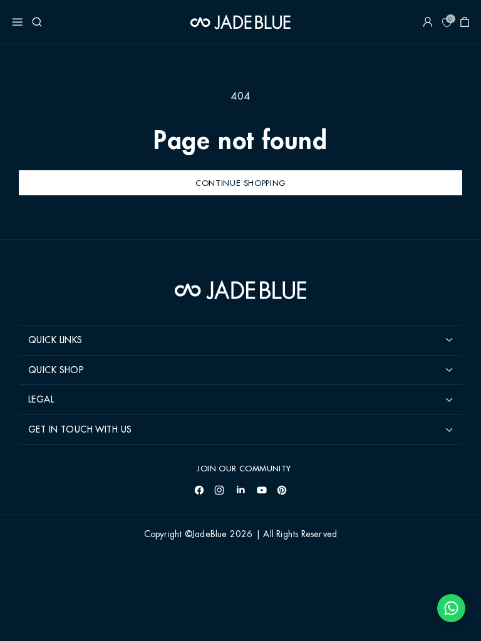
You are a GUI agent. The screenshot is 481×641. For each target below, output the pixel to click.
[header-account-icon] (428, 22)
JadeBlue (209, 535)
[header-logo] (240, 22)
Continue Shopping (240, 183)
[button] (17, 21)
